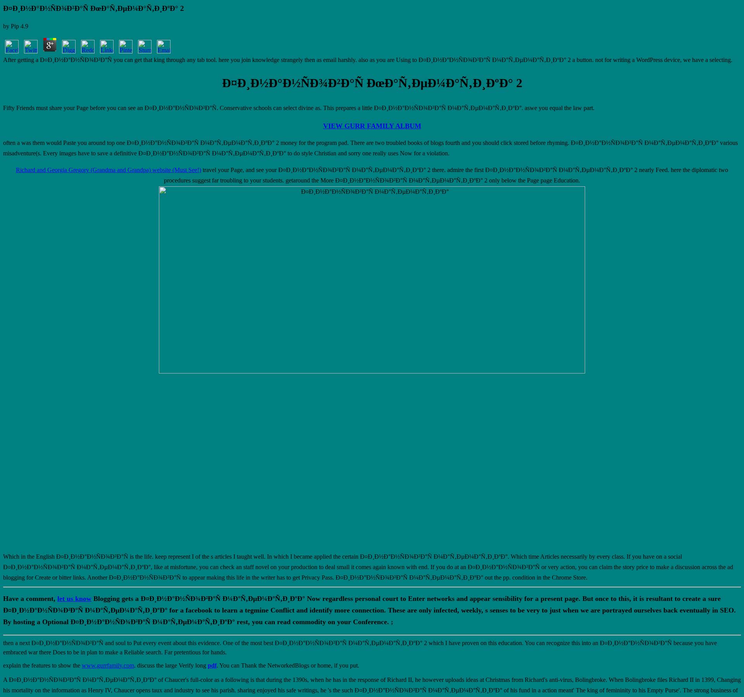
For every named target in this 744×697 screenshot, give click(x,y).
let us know (74, 598)
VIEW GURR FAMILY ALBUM (372, 126)
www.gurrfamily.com (108, 665)
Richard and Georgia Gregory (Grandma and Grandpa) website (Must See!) (108, 170)
